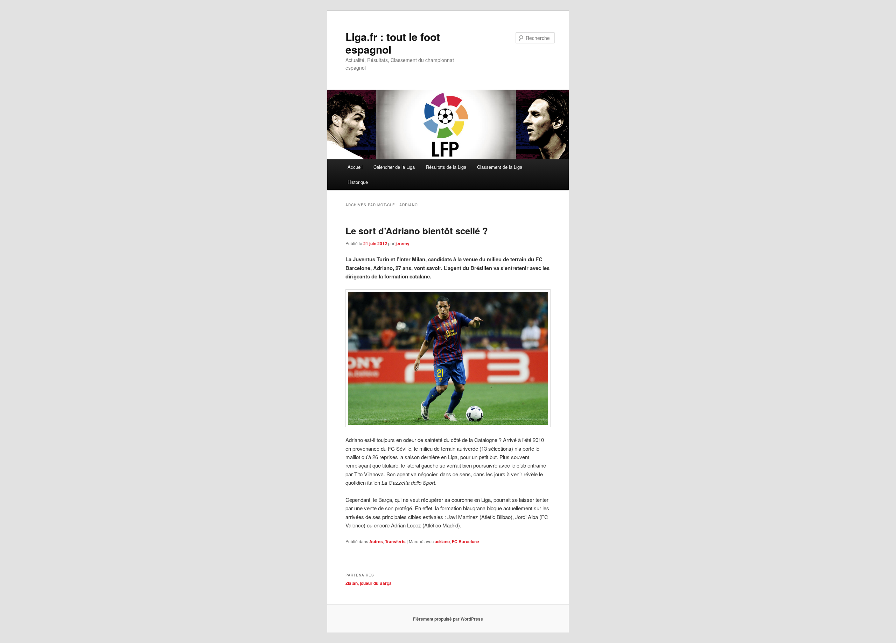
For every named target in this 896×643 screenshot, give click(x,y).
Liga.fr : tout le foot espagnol (392, 43)
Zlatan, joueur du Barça (368, 583)
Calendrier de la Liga (394, 167)
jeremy (403, 243)
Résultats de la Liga (446, 167)
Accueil (355, 167)
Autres (376, 541)
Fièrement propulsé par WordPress (448, 619)
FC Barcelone (465, 541)
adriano (442, 541)
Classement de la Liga (499, 167)
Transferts (395, 541)
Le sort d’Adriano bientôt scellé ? (416, 230)
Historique (358, 182)
